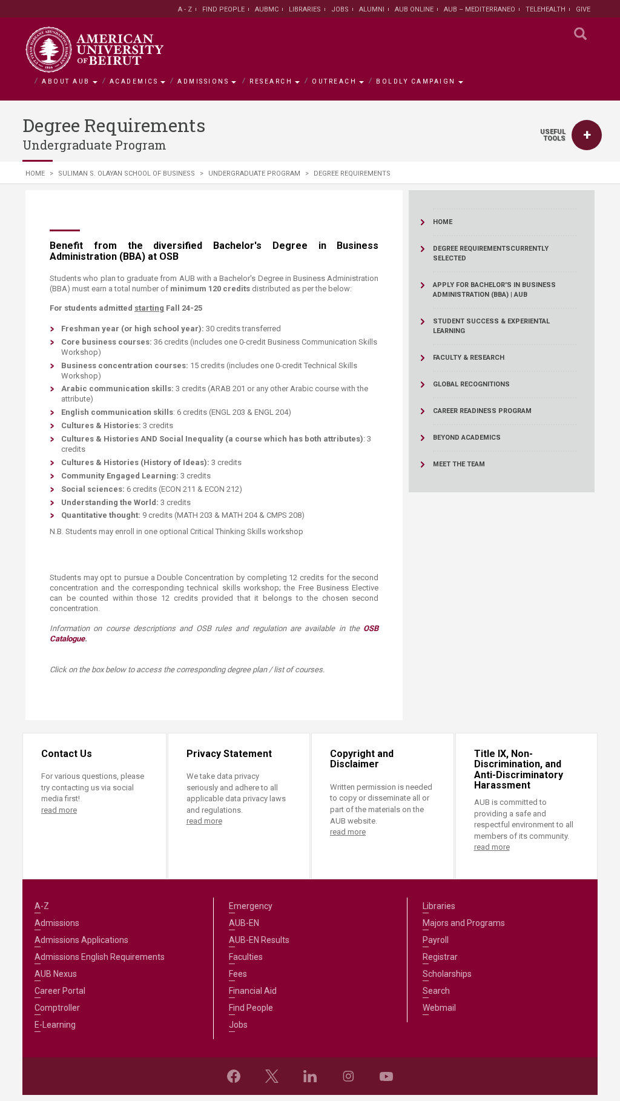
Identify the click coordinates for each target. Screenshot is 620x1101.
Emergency (250, 906)
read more (59, 810)
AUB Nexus (56, 974)
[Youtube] (386, 1076)
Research (270, 81)
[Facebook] (234, 1076)
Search (436, 991)
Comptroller (57, 1008)
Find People (223, 9)
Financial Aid (253, 991)
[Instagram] (348, 1076)
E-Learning (55, 1025)
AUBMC (267, 9)
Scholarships (447, 974)
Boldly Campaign (416, 81)
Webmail (439, 1008)
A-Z (42, 906)
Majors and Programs (464, 923)
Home (35, 173)
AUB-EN (244, 923)
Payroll (436, 940)
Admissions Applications (81, 940)
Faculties (246, 957)
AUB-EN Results (259, 940)
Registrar (440, 957)
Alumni (371, 9)
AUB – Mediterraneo (479, 9)
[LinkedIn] (310, 1076)
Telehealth (546, 9)
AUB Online (414, 9)
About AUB (66, 81)
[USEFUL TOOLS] (587, 135)
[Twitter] (272, 1076)
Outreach (334, 81)
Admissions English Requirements (100, 957)
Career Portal (60, 991)
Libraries (305, 9)
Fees (238, 974)
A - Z (185, 9)
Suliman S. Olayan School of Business (126, 173)
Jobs (340, 9)
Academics (134, 81)
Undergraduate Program (254, 173)
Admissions (203, 81)
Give (583, 9)
